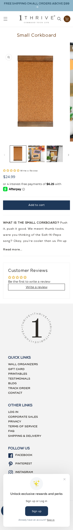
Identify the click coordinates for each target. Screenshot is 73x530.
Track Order (19, 388)
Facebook (23, 455)
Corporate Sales (23, 416)
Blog (12, 383)
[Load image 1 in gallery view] (18, 154)
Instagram (24, 472)
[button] (5, 18)
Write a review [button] (36, 287)
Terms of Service (23, 426)
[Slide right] (68, 154)
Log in (13, 412)
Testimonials (19, 378)
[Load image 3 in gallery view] (55, 154)
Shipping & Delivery (24, 436)
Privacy (14, 421)
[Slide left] (4, 154)
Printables (17, 373)
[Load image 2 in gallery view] (36, 154)
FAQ (11, 431)
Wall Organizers (23, 364)
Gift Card (16, 369)
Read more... (12, 249)
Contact (15, 393)
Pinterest (23, 463)
